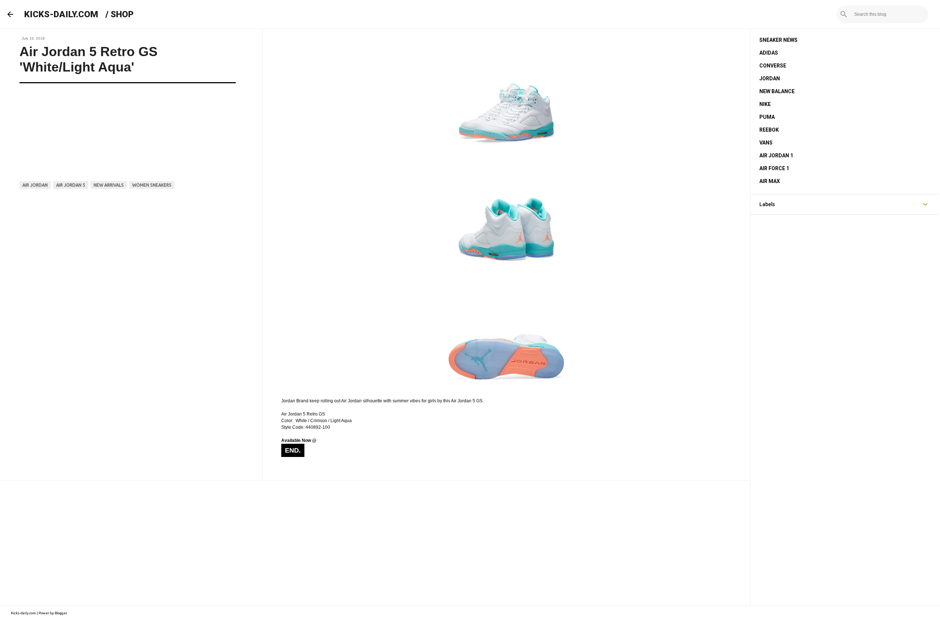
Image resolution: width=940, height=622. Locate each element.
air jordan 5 (70, 185)
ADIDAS (768, 53)
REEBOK (769, 130)
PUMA (767, 117)
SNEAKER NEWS (778, 40)
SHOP (122, 14)
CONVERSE (772, 66)
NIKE (765, 104)
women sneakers (151, 185)
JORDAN (769, 78)
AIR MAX (769, 181)
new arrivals (109, 185)
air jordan (35, 185)
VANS (766, 143)
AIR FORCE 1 (774, 168)
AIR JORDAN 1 (776, 155)
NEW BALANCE (777, 91)
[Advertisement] (375, 543)
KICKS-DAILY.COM (61, 14)
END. (293, 450)
